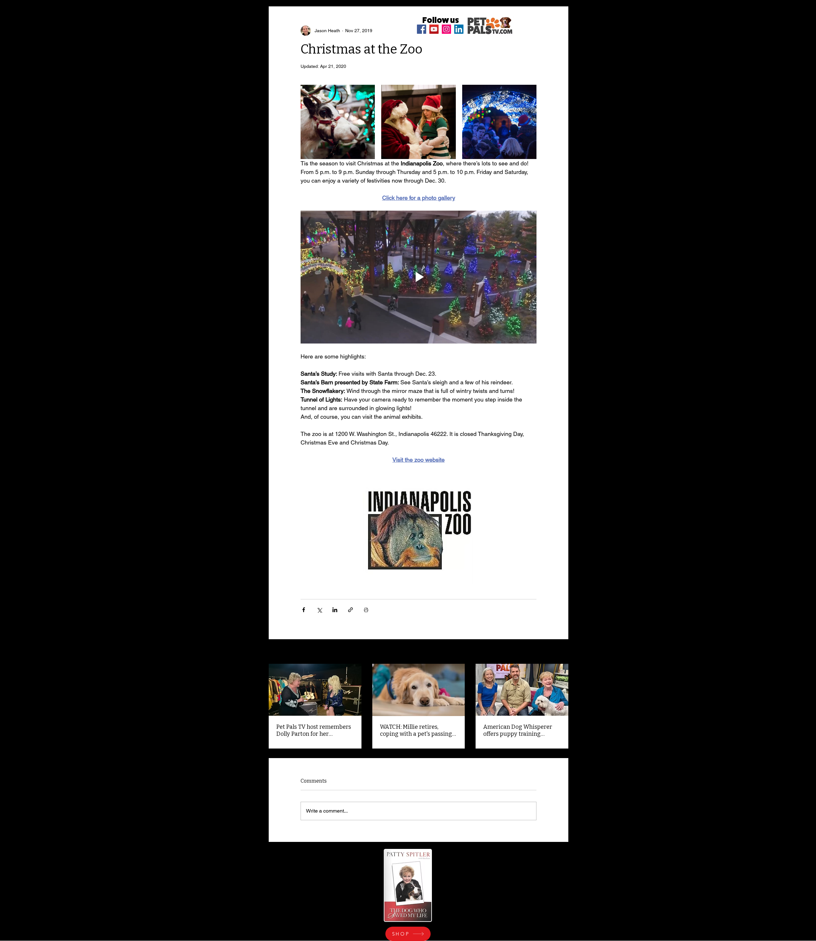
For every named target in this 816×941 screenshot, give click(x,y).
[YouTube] (434, 29)
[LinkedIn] (458, 29)
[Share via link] (350, 610)
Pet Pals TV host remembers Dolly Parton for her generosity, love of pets (313, 730)
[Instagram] (446, 29)
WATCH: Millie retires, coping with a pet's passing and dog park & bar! (416, 730)
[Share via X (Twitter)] (319, 610)
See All (561, 652)
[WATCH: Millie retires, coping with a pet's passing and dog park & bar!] (418, 690)
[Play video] (418, 277)
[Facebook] (421, 29)
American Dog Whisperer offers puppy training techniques (517, 730)
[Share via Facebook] (304, 610)
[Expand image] (338, 122)
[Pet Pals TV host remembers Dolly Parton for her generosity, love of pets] (315, 690)
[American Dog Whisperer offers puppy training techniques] (522, 690)
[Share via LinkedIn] (335, 610)
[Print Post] (366, 610)
